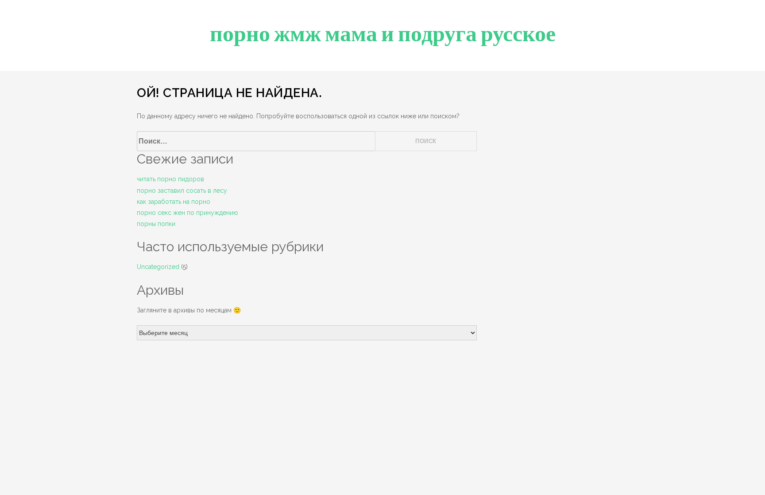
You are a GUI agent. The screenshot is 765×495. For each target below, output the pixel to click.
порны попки (156, 223)
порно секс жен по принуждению (187, 212)
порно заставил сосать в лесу (182, 190)
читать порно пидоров (170, 179)
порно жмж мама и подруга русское (383, 34)
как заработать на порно (173, 201)
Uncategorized (158, 266)
